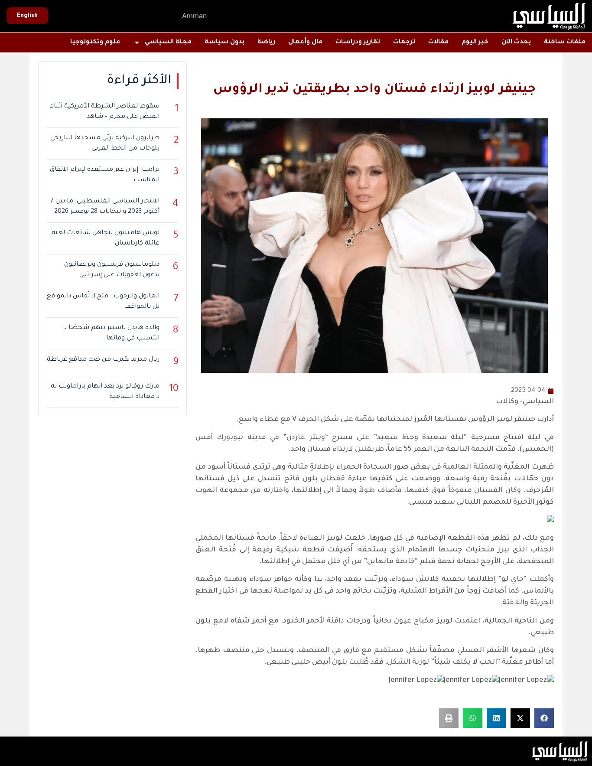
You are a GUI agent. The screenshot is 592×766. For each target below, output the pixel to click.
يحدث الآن (516, 42)
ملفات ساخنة (564, 42)
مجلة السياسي (168, 42)
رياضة (266, 42)
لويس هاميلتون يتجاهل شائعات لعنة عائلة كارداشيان (105, 238)
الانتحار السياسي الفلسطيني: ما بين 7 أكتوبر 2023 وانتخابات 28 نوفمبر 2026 (104, 206)
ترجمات (404, 42)
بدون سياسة (224, 42)
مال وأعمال (305, 42)
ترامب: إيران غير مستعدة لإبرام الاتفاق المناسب (104, 175)
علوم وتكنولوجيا (95, 42)
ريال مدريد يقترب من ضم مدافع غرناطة (103, 359)
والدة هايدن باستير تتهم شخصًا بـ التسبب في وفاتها (111, 333)
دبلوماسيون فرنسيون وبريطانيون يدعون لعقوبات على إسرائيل (111, 270)
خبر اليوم (475, 42)
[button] (544, 718)
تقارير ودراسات (357, 42)
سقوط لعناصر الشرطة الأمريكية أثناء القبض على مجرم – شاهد (104, 112)
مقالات (438, 42)
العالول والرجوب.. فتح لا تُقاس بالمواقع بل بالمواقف (103, 301)
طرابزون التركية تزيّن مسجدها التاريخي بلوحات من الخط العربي (104, 143)
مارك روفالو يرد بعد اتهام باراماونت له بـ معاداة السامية (105, 392)
